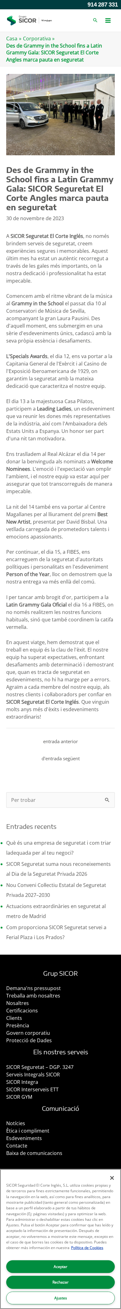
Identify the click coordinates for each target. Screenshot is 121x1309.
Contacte (16, 1145)
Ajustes (60, 1298)
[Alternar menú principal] (108, 20)
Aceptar (60, 1266)
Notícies (15, 1123)
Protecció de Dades (29, 1040)
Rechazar (60, 1282)
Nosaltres (17, 1003)
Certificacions (22, 1010)
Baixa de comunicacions (34, 1153)
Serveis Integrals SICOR (33, 1074)
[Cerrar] (112, 1178)
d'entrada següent (61, 758)
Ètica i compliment (27, 1130)
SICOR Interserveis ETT (32, 1089)
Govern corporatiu (28, 1032)
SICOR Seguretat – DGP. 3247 (40, 1067)
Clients (14, 1018)
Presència (17, 1025)
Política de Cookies (87, 1247)
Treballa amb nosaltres (33, 995)
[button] (95, 20)
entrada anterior (60, 741)
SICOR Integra (22, 1082)
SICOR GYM (19, 1096)
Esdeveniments (24, 1138)
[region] (60, 1239)
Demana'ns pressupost (33, 988)
